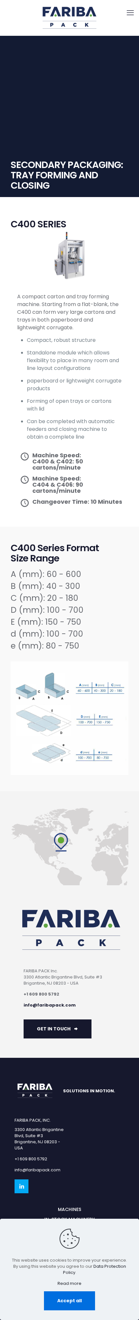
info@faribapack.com (50, 1005)
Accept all (69, 1300)
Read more (69, 1283)
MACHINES (69, 1209)
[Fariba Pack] (69, 17)
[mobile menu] (130, 12)
